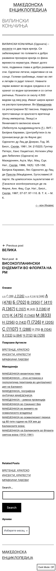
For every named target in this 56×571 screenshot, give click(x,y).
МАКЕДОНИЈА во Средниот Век (21, 404)
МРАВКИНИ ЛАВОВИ (15, 359)
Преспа (11, 174)
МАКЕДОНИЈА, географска (18, 391)
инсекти (7, 48)
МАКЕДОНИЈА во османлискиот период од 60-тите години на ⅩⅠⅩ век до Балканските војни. (26, 421)
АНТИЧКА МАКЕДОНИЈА (17, 395)
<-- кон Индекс (44, 205)
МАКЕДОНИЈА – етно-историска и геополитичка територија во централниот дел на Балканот (27, 382)
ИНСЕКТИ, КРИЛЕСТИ (16, 354)
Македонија (44, 104)
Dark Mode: (44, 567)
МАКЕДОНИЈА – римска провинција (23, 399)
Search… (7, 487)
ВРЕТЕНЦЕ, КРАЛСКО (15, 349)
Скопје (15, 146)
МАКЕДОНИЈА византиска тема (21, 373)
